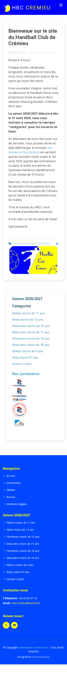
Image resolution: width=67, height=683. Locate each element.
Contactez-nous (15, 590)
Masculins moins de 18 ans (30, 345)
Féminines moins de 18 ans (31, 338)
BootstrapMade (41, 656)
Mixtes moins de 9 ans (27, 351)
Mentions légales (17, 504)
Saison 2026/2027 (16, 515)
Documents (14, 483)
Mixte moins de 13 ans (27, 320)
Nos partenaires (25, 374)
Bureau (11, 497)
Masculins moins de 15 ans (30, 332)
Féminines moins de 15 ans (31, 326)
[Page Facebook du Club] (6, 625)
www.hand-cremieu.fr (33, 647)
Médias (11, 490)
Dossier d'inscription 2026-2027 (31, 243)
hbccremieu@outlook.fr (26, 603)
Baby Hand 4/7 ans (25, 357)
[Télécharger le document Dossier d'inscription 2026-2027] (57, 243)
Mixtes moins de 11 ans (28, 313)
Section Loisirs (22, 364)
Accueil (11, 476)
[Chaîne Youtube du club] (14, 625)
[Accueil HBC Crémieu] (6, 8)
